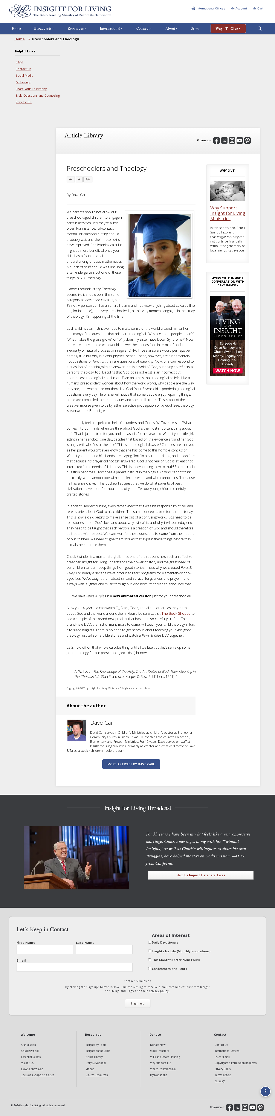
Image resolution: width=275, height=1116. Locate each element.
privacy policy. (159, 991)
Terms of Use (223, 1075)
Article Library (94, 1057)
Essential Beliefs (31, 1057)
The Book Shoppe (176, 613)
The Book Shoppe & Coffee (37, 1075)
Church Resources (97, 1075)
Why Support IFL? (160, 1063)
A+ (88, 179)
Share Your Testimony (31, 89)
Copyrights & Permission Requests (236, 1063)
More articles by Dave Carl (131, 764)
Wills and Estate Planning (165, 1057)
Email (21, 960)
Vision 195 (27, 1063)
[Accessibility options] (265, 1091)
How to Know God (32, 1069)
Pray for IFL (24, 102)
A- (70, 179)
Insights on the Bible (98, 1051)
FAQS (19, 62)
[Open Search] (259, 29)
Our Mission (28, 1045)
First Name (26, 943)
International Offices (227, 1051)
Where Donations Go (163, 1069)
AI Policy (220, 1081)
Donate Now (157, 1045)
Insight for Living (60, 11)
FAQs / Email (222, 1057)
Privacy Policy (223, 1069)
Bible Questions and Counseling (38, 95)
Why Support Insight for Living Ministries (227, 213)
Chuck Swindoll (30, 1051)
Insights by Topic (96, 1045)
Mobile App (23, 82)
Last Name (85, 943)
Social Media (24, 75)
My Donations (158, 1075)
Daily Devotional (96, 1063)
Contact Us (23, 69)
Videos (90, 1069)
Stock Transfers (159, 1051)
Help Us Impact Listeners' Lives (201, 875)
